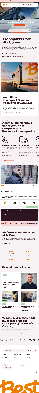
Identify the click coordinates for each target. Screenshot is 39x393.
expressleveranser (29, 329)
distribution (4, 330)
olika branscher (20, 330)
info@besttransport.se (23, 365)
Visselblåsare (29, 357)
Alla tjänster (4, 358)
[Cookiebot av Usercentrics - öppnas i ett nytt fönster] (34, 185)
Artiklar (15, 357)
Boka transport (4, 357)
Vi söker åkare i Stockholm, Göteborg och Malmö (21, 0)
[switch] (14, 203)
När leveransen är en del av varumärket (8, 291)
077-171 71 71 (22, 364)
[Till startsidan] (5, 5)
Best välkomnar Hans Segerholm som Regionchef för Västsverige (28, 292)
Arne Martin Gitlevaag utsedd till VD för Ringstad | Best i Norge (11, 272)
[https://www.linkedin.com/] (36, 372)
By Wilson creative (19, 376)
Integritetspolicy (29, 358)
